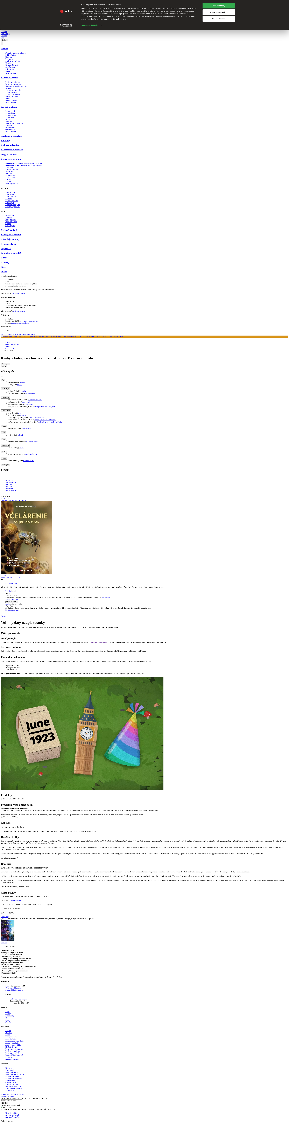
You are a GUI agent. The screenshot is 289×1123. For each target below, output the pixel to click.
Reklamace (9, 1057)
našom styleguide (16, 900)
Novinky (8, 173)
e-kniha (22, 382)
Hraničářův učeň (11, 222)
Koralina (4, 943)
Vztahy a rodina (11, 92)
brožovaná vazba (31, 454)
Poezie (7, 71)
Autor (3, 439)
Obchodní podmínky (12, 1117)
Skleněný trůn (10, 226)
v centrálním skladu (35, 400)
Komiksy (8, 57)
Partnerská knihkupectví (14, 990)
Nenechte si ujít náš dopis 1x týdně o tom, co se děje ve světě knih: (24, 1098)
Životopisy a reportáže (13, 90)
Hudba (4, 258)
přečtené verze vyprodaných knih (50, 422)
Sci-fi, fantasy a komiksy (14, 123)
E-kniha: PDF (28, 461)
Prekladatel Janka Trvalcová (16, 500)
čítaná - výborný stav (36, 417)
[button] (146, 595)
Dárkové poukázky (10, 230)
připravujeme (28, 404)
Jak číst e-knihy (10, 1039)
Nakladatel (5, 445)
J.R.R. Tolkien (10, 197)
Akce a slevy (10, 177)
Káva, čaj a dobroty (10, 239)
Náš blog (8, 1068)
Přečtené (4, 36)
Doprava (8, 1033)
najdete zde (106, 597)
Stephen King (10, 192)
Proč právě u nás (11, 1037)
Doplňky (4, 40)
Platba (7, 1035)
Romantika (9, 59)
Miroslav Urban (32, 441)
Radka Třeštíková (11, 201)
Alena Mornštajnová (12, 205)
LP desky (5, 262)
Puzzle (4, 271)
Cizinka (8, 224)
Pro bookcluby (10, 1090)
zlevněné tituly (30, 393)
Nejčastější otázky (11, 1047)
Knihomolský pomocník (14, 1088)
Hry (2, 38)
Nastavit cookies (11, 1113)
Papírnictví (6, 248)
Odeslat (4, 1103)
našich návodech (19, 294)
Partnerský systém (11, 1072)
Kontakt (8, 1031)
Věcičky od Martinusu (11, 234)
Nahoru (3, 616)
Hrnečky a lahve (8, 244)
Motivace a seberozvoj (13, 82)
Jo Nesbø (8, 199)
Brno (7, 986)
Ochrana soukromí (12, 1115)
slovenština (26, 428)
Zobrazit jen (5, 389)
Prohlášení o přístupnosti (14, 1078)
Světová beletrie (11, 69)
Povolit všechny (218, 6)
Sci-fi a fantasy (10, 55)
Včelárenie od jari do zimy (10, 577)
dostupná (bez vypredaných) (44, 407)
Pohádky (8, 121)
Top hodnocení (10, 482)
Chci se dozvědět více (89, 25)
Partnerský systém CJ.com (14, 1074)
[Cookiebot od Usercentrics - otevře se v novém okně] (66, 25)
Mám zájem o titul (11, 184)
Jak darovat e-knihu (12, 1043)
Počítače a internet (11, 96)
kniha (19, 385)
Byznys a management (13, 84)
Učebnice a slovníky (10, 145)
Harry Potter (9, 216)
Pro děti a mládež (9, 107)
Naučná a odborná (9, 78)
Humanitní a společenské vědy (16, 86)
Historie (8, 88)
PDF (13, 591)
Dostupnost (5, 397)
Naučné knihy (10, 127)
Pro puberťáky (10, 115)
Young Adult (10, 117)
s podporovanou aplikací (29, 321)
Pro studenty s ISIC (12, 1053)
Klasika (8, 63)
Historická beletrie (11, 65)
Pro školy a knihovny (13, 1051)
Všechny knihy (10, 167)
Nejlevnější (9, 488)
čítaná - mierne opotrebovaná (45, 420)
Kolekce (8, 179)
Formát (4, 458)
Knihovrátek (9, 1070)
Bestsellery (9, 171)
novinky (23, 391)
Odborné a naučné (12, 344)
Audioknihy (5, 34)
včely (20, 435)
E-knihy (4, 32)
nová (19, 413)
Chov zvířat (9, 348)
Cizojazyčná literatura (11, 159)
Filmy (3, 267)
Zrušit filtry (5, 498)
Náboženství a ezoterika (12, 149)
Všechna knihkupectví (13, 988)
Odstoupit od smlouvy (13, 1059)
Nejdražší (8, 486)
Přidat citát (4, 917)
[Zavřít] (2, 376)
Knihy (7, 342)
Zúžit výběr (5, 465)
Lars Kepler (9, 203)
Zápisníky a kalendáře (11, 253)
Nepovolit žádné (218, 19)
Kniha (7, 604)
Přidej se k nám (10, 1080)
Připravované (10, 175)
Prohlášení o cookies (12, 1076)
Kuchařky (5, 140)
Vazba (4, 452)
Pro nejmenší (10, 111)
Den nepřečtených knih (13, 1086)
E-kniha (8, 591)
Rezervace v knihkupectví (14, 1049)
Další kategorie (10, 73)
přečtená (23, 415)
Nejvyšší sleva (10, 490)
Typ (3, 380)
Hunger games (10, 220)
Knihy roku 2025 (11, 169)
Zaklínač (8, 218)
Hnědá (3, 500)
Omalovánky (10, 129)
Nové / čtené (6, 410)
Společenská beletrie (12, 61)
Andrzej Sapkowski (12, 207)
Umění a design (11, 100)
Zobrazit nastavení (217, 12)
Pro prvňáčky (10, 113)
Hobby (7, 98)
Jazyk (4, 426)
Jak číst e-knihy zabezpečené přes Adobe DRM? (18, 334)
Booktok (8, 182)
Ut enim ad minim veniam (98, 642)
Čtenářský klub (10, 1082)
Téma (4, 432)
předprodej (26, 402)
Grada (21, 448)
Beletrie (4, 48)
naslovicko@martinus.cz (18, 999)
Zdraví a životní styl (12, 94)
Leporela (8, 125)
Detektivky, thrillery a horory (15, 53)
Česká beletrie (10, 67)
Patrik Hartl (9, 195)
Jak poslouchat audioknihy (14, 1041)
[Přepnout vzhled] (2, 43)
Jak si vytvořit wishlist (13, 1045)
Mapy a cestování (9, 154)
